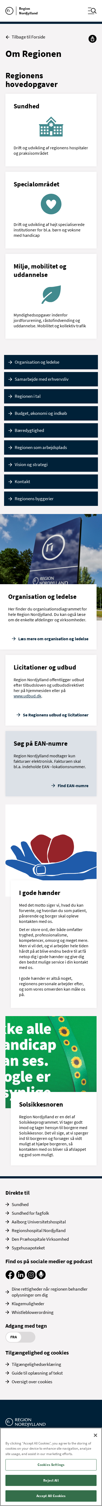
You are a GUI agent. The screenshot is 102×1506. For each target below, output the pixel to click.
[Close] (95, 1435)
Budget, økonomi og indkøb (41, 413)
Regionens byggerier (34, 499)
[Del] (92, 39)
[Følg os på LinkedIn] (20, 1278)
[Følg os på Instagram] (31, 1278)
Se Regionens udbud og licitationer (55, 715)
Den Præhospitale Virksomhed (40, 1239)
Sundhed (20, 1204)
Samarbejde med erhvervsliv (42, 379)
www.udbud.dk (27, 696)
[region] (51, 1467)
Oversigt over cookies (32, 1382)
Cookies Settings (51, 1464)
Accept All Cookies (51, 1496)
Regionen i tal (28, 396)
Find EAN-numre (73, 785)
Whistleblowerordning (33, 1312)
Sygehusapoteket (28, 1248)
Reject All (50, 1480)
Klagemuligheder (28, 1304)
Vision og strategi (31, 464)
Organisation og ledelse (37, 362)
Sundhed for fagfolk (30, 1213)
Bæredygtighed (29, 430)
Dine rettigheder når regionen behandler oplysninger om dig (50, 1292)
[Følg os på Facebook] (9, 1278)
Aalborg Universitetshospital (39, 1222)
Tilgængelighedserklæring (36, 1364)
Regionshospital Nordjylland (39, 1230)
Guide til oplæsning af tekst (37, 1373)
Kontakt (22, 481)
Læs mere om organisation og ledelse (53, 638)
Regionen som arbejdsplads (41, 447)
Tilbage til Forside (28, 37)
